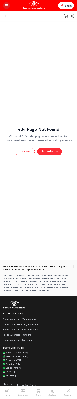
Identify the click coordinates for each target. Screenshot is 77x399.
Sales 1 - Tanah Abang (17, 352)
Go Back (25, 151)
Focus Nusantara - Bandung (17, 334)
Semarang (11, 375)
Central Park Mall (14, 368)
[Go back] (5, 16)
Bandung (10, 371)
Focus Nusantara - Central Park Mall (21, 329)
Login (68, 5)
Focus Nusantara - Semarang (17, 340)
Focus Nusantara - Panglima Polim (20, 324)
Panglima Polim (13, 364)
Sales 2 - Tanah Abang (17, 356)
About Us (7, 384)
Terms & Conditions (26, 385)
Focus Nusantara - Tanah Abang (19, 319)
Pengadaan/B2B (13, 360)
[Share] (72, 16)
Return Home (49, 151)
